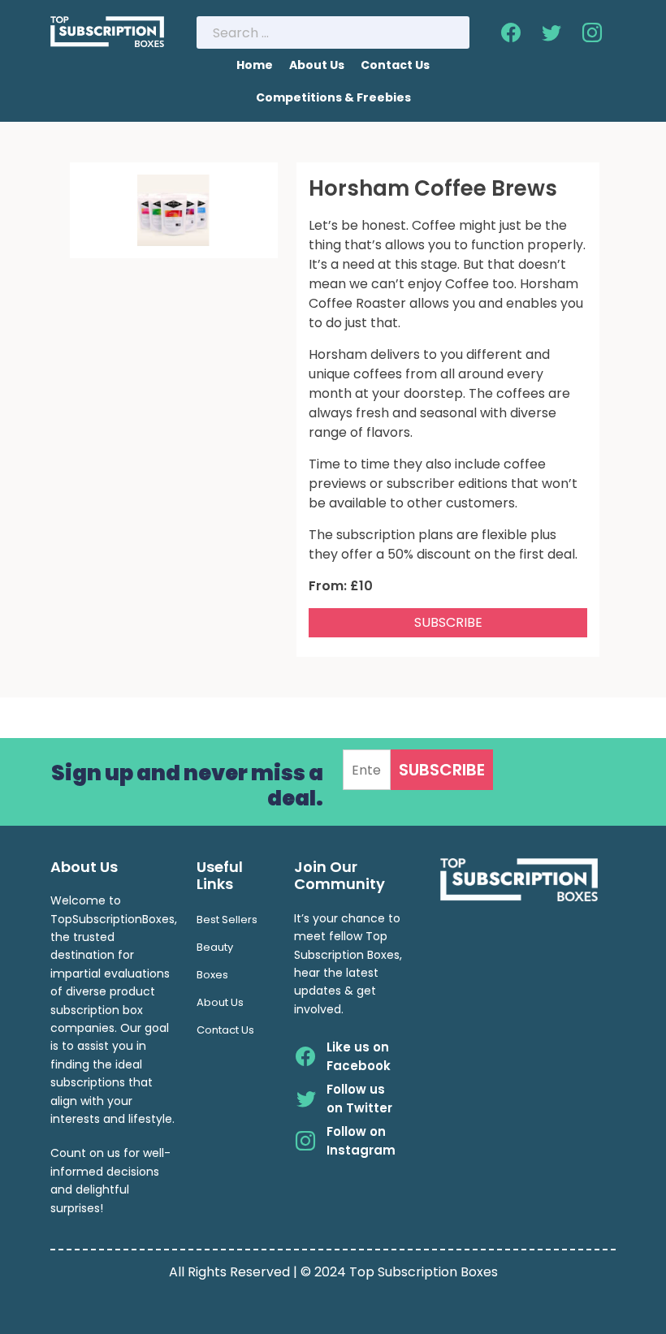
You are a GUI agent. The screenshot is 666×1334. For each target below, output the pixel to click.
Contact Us (395, 65)
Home (254, 65)
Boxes (212, 974)
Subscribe (448, 622)
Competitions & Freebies (333, 97)
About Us (316, 65)
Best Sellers (227, 919)
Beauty (215, 947)
